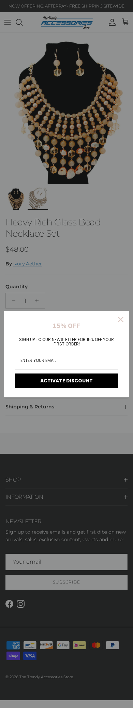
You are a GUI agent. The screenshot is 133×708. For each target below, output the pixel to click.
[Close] (121, 319)
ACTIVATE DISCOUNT (66, 380)
